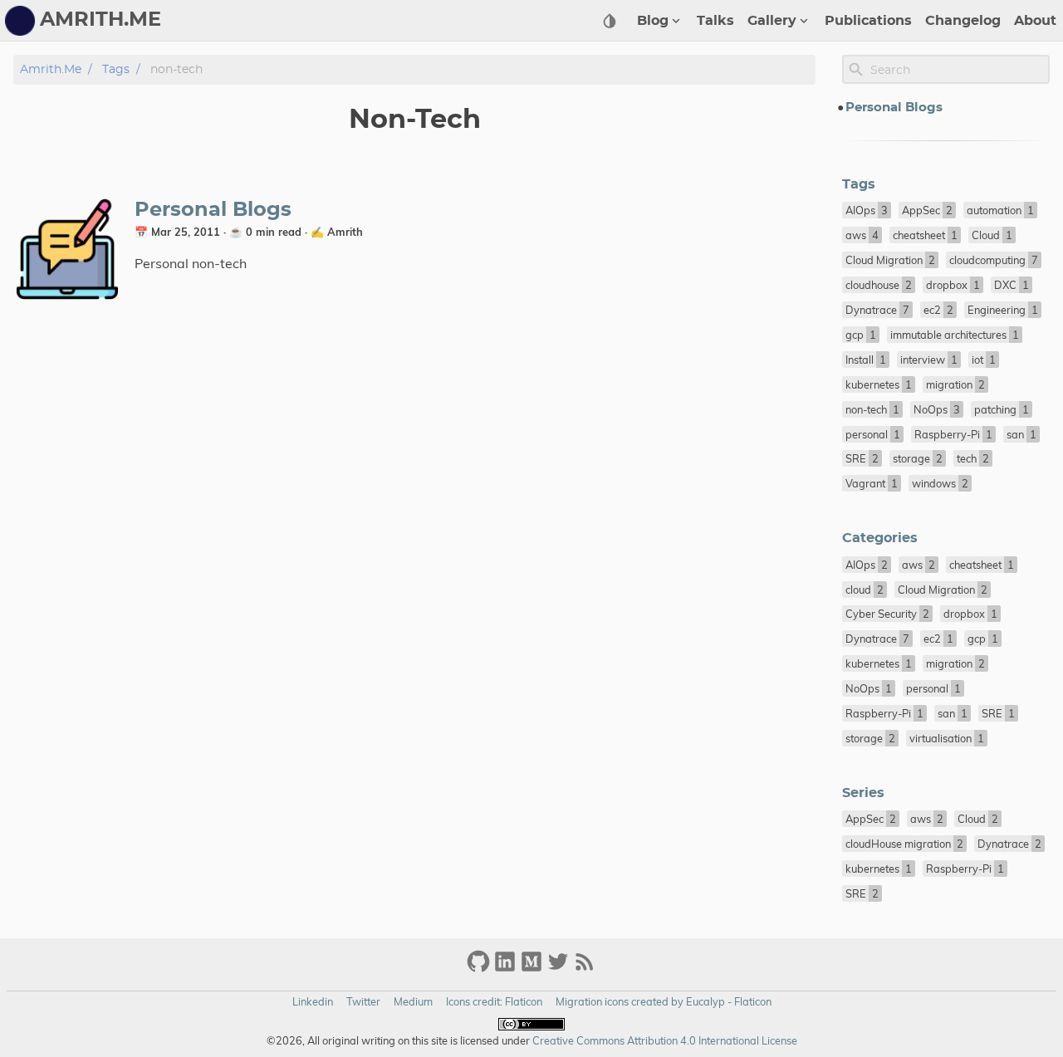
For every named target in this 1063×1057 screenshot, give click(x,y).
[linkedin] (505, 968)
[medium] (531, 968)
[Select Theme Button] (609, 21)
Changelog (963, 20)
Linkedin (312, 1001)
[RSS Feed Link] (584, 968)
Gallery (771, 20)
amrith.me (50, 69)
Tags (116, 69)
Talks (715, 20)
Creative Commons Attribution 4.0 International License (663, 1040)
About (1035, 20)
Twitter (363, 1001)
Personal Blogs (213, 210)
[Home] (20, 20)
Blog (653, 20)
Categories (880, 538)
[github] (478, 968)
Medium (413, 1001)
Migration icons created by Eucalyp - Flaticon (664, 1001)
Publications (868, 20)
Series (863, 793)
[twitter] (558, 968)
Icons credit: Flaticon (494, 1001)
